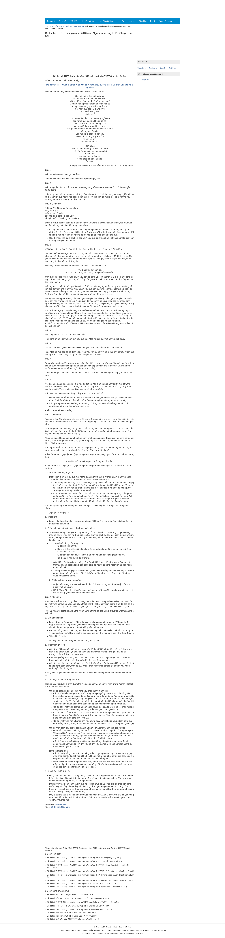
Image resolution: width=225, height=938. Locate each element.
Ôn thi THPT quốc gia (64, 26)
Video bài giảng (165, 21)
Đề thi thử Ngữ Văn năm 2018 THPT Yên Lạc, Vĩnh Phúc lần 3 (73, 919)
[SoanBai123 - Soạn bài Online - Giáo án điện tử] (55, 9)
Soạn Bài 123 (147, 80)
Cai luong (172, 68)
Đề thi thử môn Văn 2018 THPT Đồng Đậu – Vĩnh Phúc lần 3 (72, 916)
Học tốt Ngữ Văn (89, 21)
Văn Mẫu (74, 21)
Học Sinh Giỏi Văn (106, 21)
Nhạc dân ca (141, 68)
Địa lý (152, 21)
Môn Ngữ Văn (79, 26)
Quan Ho (163, 68)
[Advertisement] (89, 56)
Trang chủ (51, 21)
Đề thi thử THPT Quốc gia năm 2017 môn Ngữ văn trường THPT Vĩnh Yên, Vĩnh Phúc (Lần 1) (86, 861)
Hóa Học (131, 21)
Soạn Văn (63, 21)
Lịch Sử (121, 21)
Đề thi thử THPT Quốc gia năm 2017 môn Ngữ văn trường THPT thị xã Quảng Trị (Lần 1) (84, 858)
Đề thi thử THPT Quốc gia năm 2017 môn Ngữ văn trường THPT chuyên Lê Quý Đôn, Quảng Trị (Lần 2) (90, 880)
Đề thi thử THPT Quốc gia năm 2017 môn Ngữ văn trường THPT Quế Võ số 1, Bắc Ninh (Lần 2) (87, 887)
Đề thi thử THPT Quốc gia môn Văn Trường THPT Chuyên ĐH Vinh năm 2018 (79, 910)
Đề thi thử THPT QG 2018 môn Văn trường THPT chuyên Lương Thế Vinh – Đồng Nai (83, 902)
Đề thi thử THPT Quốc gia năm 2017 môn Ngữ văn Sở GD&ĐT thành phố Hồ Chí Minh (83, 884)
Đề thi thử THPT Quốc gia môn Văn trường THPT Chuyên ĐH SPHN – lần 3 (79, 906)
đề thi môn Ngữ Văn (60, 807)
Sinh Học (143, 21)
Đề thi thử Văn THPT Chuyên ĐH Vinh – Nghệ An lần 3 (70, 895)
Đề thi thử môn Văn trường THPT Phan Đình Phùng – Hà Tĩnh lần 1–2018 (78, 898)
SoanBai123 (49, 26)
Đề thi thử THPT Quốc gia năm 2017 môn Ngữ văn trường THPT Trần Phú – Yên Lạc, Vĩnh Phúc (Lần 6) (90, 871)
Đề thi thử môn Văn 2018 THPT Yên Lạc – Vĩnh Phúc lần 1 (71, 913)
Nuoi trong (153, 68)
